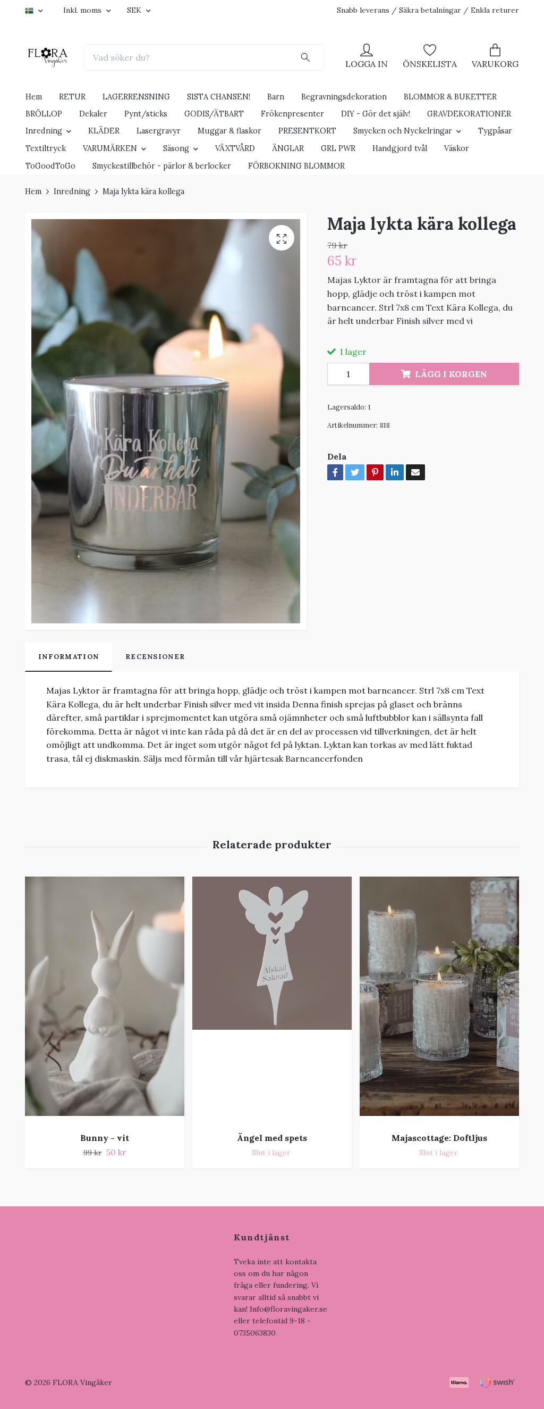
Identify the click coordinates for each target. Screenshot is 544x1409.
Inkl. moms (83, 10)
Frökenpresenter (292, 114)
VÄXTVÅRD (235, 148)
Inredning (44, 131)
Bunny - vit (104, 1137)
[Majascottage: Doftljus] (439, 1000)
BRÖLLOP (44, 114)
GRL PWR (338, 148)
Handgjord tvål (399, 148)
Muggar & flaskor (229, 131)
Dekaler (93, 114)
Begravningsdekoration (344, 97)
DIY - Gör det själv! (375, 114)
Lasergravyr (159, 131)
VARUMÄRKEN (110, 148)
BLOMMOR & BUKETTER (450, 97)
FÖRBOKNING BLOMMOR (296, 166)
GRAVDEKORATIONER (469, 114)
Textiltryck (46, 148)
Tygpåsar (495, 131)
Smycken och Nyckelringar (402, 131)
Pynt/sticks (145, 114)
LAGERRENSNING (136, 97)
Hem (34, 97)
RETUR (72, 97)
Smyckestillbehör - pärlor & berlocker (161, 166)
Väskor (456, 148)
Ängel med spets (272, 1137)
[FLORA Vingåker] (48, 57)
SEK (135, 10)
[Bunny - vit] (104, 1000)
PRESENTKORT (307, 131)
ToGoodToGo (50, 166)
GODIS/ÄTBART (214, 114)
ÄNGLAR (288, 148)
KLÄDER (104, 131)
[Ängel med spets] (272, 1000)
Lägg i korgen (451, 374)
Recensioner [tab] (155, 656)
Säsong (176, 148)
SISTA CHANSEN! (218, 97)
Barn (275, 97)
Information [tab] (68, 656)
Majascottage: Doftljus (439, 1137)
